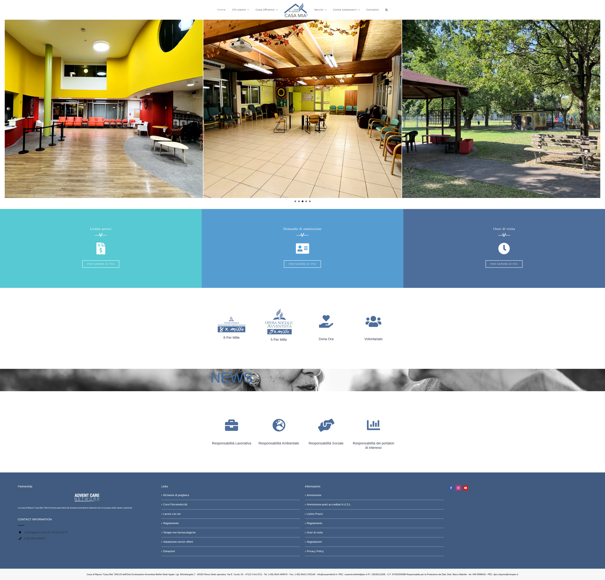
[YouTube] (465, 488)
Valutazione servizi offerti (178, 541)
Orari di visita (315, 532)
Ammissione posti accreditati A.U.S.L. (329, 504)
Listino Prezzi (315, 513)
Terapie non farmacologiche (179, 532)
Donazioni (169, 551)
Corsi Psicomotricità (175, 504)
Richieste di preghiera (176, 495)
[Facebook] (451, 488)
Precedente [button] (8, 109)
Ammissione (314, 495)
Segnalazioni (314, 541)
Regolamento (171, 523)
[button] (376, 10)
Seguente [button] (597, 109)
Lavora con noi (172, 513)
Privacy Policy (315, 551)
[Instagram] (458, 488)
